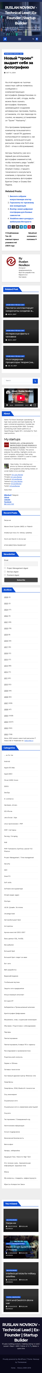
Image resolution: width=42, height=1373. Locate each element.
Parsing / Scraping (11, 836)
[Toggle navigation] (19, 39)
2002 (6, 734)
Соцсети (7, 1113)
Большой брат (9, 951)
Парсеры (7, 1032)
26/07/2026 (13, 1226)
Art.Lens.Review (17, 475)
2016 (6, 653)
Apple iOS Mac (9, 768)
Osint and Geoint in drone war (15, 539)
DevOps (7, 792)
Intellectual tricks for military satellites (18, 533)
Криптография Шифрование (14, 1013)
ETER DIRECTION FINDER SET (15, 545)
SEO (5, 870)
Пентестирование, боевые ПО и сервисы (19, 1044)
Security (7, 864)
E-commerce (8, 799)
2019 (6, 635)
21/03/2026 (13, 1253)
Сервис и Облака (10, 1063)
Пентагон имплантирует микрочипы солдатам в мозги (19, 310)
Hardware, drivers (10, 805)
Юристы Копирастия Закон (14, 1184)
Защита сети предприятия (14, 988)
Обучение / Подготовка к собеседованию (20, 1026)
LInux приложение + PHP (13, 824)
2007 (6, 703)
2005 (6, 716)
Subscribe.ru (28, 740)
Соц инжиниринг (10, 1094)
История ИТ (8, 1001)
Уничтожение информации (14, 1126)
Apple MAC (8, 774)
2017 (6, 647)
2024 (6, 610)
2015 (6, 659)
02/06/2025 (13, 1280)
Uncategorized (9, 914)
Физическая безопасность (14, 1138)
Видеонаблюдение (11, 976)
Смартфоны (8, 1082)
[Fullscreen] (35, 405)
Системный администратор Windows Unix (20, 1076)
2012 (6, 672)
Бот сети (7, 963)
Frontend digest (13, 575)
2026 (6, 597)
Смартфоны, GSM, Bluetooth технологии (19, 1088)
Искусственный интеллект (14, 995)
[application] (21, 398)
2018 (6, 641)
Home (13, 1368)
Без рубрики (9, 945)
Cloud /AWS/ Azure (11, 780)
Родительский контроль (13, 1057)
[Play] (7, 405)
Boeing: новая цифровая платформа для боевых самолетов (21, 212)
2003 (6, 728)
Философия (8, 1144)
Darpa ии (7, 520)
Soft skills (7, 882)
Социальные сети (11, 1101)
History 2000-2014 (24, 1368)
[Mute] (31, 405)
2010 (6, 684)
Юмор (6, 1172)
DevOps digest (12, 572)
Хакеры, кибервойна (12, 1150)
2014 (6, 666)
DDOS (6, 786)
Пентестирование (10, 1038)
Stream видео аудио (11, 895)
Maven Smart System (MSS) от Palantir (18, 526)
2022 (6, 616)
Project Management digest (17, 568)
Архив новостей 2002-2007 (14, 53)
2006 (6, 709)
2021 (6, 622)
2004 (6, 722)
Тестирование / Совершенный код (17, 1119)
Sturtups (7, 901)
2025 (6, 603)
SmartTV (7, 876)
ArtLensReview (17, 479)
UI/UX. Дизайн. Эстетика (13, 907)
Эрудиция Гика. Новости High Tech (17, 1157)
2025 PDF (9, 504)
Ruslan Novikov (24, 263)
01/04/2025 (13, 1306)
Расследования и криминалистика (17, 1051)
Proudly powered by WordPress (14, 1359)
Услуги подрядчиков (12, 1132)
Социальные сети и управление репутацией (21, 1107)
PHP (5, 842)
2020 (6, 628)
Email (6, 560)
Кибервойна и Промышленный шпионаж (19, 1007)
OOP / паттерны (10, 830)
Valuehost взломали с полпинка (32, 236)
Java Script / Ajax (10, 817)
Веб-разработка (10, 970)
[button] (33, 39)
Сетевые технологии (12, 1069)
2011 (6, 678)
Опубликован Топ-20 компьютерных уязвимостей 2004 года (12, 239)
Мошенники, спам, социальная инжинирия (20, 1020)
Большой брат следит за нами (15, 957)
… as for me (8, 755)
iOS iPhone (8, 811)
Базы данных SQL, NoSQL (13, 938)
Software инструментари (13, 889)
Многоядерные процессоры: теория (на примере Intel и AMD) (19, 362)
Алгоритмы (8, 926)
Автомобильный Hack (12, 920)
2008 (6, 697)
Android (7, 761)
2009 (6, 691)
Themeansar (22, 1362)
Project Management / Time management (19, 857)
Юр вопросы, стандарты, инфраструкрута (20, 1178)
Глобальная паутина (12, 982)
